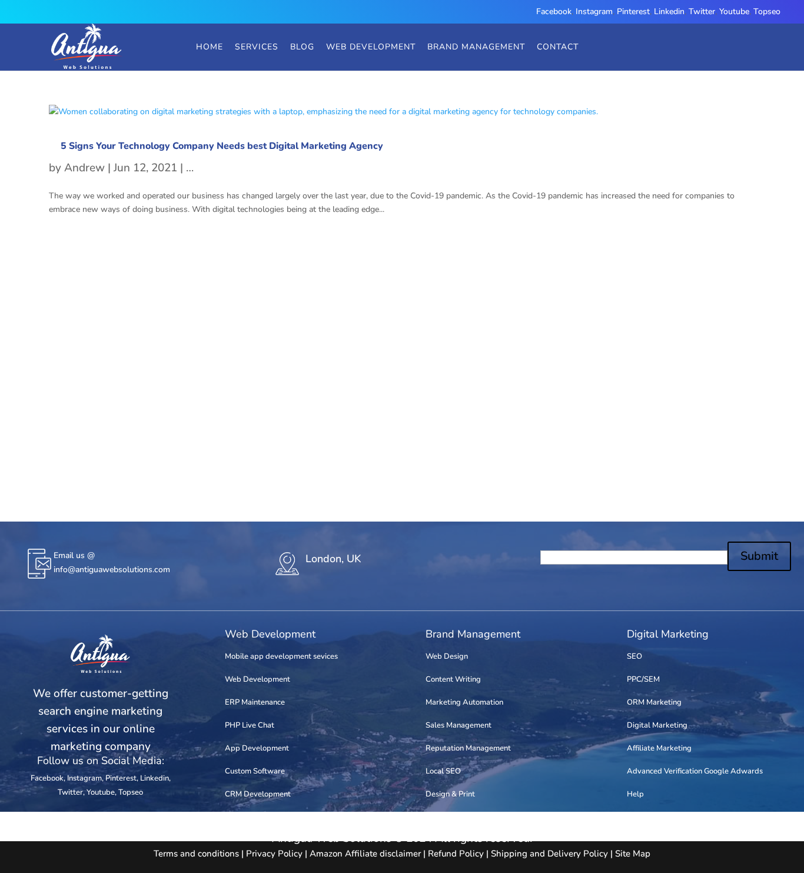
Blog (302, 46)
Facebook (554, 11)
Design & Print (450, 794)
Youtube (734, 11)
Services (256, 46)
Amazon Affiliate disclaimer (365, 853)
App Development (257, 748)
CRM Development (258, 794)
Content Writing (453, 679)
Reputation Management (468, 748)
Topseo (766, 11)
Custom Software (255, 771)
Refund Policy (456, 853)
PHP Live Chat (249, 725)
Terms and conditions (196, 853)
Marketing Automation (464, 702)
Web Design (447, 656)
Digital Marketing (657, 725)
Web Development (371, 46)
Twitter (702, 11)
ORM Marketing (654, 702)
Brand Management (476, 46)
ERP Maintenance (255, 702)
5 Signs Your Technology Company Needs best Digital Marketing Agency (222, 146)
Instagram (594, 11)
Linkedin (669, 11)
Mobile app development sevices (281, 656)
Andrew (84, 167)
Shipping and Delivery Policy (549, 853)
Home (209, 46)
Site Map (632, 853)
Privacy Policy (274, 853)
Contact (558, 46)
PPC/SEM (643, 679)
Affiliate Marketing (659, 748)
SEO (634, 656)
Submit (759, 556)
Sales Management (458, 725)
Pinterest (633, 11)
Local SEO (443, 771)
